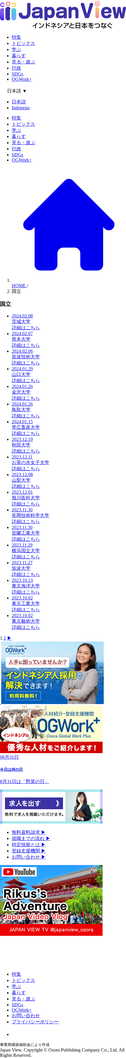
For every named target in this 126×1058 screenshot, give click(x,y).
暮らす (19, 55)
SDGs (17, 73)
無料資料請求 (29, 832)
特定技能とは (29, 844)
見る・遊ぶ (23, 61)
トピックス (23, 43)
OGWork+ (22, 79)
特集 (16, 37)
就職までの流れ (31, 838)
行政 (16, 68)
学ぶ (16, 49)
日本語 (19, 101)
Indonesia (21, 107)
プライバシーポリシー (35, 1021)
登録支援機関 (29, 850)
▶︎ (9, 638)
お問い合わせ (29, 856)
